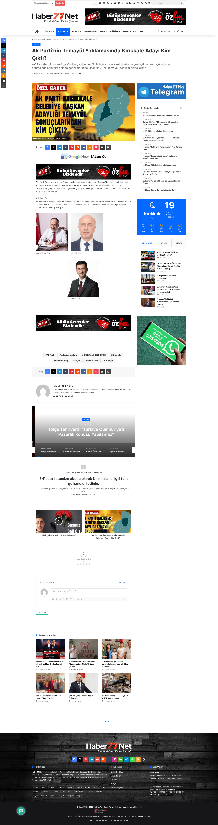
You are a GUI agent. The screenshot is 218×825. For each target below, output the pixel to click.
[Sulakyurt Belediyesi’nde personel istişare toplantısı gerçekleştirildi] (148, 290)
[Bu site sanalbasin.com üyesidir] (100, 812)
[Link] (81, 599)
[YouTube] (66, 396)
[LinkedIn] (59, 147)
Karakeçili (46, 791)
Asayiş (75, 31)
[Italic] (56, 599)
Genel (95, 787)
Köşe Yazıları (66, 791)
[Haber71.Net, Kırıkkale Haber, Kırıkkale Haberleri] (55, 17)
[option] (83, 431)
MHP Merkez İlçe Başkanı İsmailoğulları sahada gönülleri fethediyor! (115, 664)
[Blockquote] (74, 599)
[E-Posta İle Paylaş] (102, 147)
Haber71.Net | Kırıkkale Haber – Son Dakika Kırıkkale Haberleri (92, 816)
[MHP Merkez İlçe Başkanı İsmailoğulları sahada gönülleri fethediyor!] (116, 649)
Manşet (99, 791)
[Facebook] (47, 147)
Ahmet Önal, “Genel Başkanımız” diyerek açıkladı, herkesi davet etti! (50, 664)
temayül (109, 360)
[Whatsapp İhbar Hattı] (161, 340)
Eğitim (114, 31)
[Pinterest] (71, 147)
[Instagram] (72, 396)
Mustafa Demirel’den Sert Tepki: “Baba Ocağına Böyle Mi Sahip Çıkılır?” (82, 664)
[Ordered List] (67, 599)
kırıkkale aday (61, 360)
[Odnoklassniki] (89, 147)
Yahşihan (70, 796)
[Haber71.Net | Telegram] (161, 91)
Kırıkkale (128, 31)
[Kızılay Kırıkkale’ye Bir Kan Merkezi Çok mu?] (148, 255)
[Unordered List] (71, 599)
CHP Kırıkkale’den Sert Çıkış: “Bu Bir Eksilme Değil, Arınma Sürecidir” (83, 432)
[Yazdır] (108, 147)
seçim (77, 360)
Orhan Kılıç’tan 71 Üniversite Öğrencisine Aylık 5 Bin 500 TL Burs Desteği (169, 266)
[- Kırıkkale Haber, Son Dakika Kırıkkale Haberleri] (83, 179)
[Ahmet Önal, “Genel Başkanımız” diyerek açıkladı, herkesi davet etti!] (50, 649)
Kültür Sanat (78, 791)
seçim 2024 (93, 360)
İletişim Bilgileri (117, 788)
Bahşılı (52, 787)
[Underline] (60, 599)
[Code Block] (78, 599)
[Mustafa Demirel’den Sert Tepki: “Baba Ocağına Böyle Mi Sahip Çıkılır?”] (83, 649)
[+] (88, 599)
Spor (102, 31)
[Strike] (63, 599)
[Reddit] (77, 147)
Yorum (179, 243)
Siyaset (61, 31)
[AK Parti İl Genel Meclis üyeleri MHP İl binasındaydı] (116, 683)
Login (124, 583)
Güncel (164, 243)
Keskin (55, 791)
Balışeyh (61, 787)
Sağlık (35, 796)
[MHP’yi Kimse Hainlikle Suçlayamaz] (148, 279)
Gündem (47, 31)
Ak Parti (50, 355)
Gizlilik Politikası (117, 772)
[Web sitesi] (54, 396)
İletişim (147, 816)
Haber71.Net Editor (62, 386)
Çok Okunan (147, 243)
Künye (113, 784)
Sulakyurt (60, 796)
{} (85, 599)
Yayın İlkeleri (116, 776)
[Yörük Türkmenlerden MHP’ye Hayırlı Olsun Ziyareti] (50, 683)
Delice (70, 787)
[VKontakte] (83, 147)
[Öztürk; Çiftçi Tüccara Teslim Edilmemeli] (83, 683)
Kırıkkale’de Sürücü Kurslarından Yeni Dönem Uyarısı (87, 3)
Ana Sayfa (38, 39)
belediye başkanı (69, 355)
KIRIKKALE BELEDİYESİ (95, 355)
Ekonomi (89, 31)
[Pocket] (96, 147)
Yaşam (79, 796)
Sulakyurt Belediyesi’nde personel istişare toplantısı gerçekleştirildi (168, 289)
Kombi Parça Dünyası (116, 812)
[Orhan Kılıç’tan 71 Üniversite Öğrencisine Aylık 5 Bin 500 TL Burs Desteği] (148, 267)
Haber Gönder (137, 816)
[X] (53, 147)
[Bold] (53, 599)
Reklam (114, 780)
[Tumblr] (65, 147)
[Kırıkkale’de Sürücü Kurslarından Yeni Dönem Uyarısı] (148, 302)
